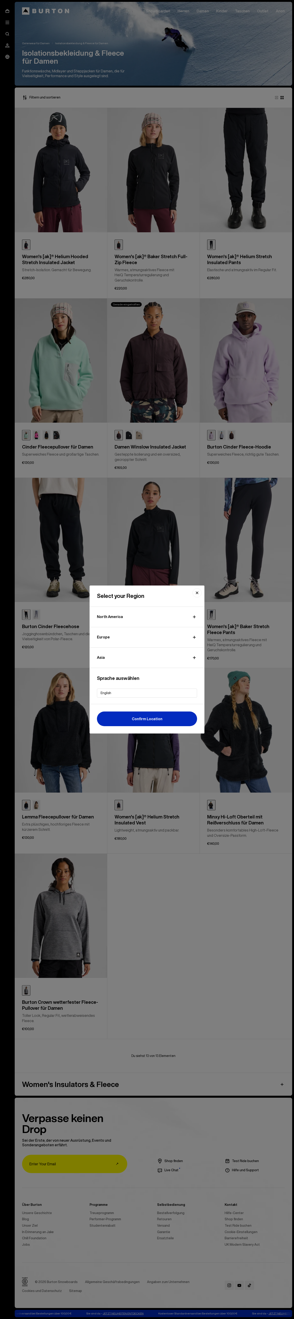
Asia (101, 657)
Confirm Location (147, 719)
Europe (103, 637)
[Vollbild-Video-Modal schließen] (197, 592)
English (106, 693)
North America (110, 616)
